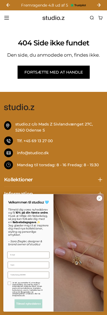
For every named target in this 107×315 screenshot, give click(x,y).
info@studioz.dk (33, 152)
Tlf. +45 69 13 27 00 (35, 140)
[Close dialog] (99, 198)
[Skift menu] (6, 18)
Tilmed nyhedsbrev (28, 303)
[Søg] (92, 18)
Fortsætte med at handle (53, 72)
